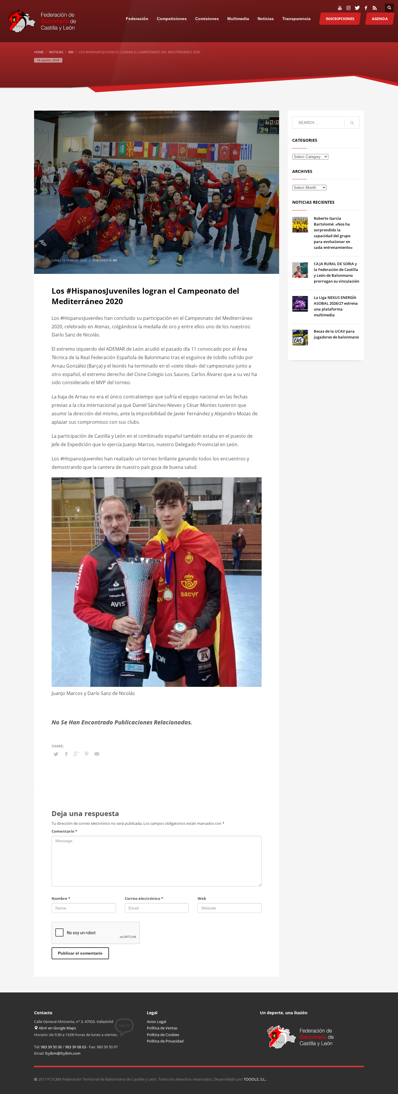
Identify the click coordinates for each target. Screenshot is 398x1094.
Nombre (61, 898)
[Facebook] (366, 7)
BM (115, 260)
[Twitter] (357, 7)
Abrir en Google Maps (57, 1028)
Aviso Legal (156, 1021)
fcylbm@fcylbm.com (62, 1053)
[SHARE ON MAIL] (96, 753)
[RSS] (374, 7)
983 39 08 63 (75, 1046)
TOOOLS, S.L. (255, 1079)
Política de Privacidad (165, 1041)
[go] (352, 123)
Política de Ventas (162, 1028)
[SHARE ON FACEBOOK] (66, 753)
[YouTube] (339, 7)
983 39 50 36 (51, 1046)
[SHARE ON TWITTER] (56, 754)
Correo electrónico (144, 898)
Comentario (64, 831)
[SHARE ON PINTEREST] (86, 753)
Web (202, 898)
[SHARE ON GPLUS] (76, 753)
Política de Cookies (163, 1034)
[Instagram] (348, 7)
